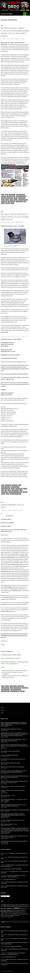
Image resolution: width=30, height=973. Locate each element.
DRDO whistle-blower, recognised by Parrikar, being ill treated (15, 809)
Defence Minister (11, 196)
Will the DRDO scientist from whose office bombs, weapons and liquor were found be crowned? (14, 782)
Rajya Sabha (4, 492)
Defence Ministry (5, 486)
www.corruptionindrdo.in (6, 916)
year (12, 203)
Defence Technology (21, 196)
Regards (23, 913)
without (16, 915)
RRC (25, 201)
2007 (3, 485)
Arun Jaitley (12, 194)
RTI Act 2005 (25, 687)
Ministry (15, 910)
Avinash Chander (20, 194)
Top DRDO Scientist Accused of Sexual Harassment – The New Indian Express (13, 876)
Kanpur (11, 910)
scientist (7, 915)
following (26, 908)
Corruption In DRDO (7, 14)
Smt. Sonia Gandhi (15, 691)
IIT (5, 490)
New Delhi (4, 201)
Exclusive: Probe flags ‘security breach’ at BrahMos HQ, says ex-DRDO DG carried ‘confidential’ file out (15, 776)
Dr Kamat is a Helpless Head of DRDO (9, 755)
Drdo (2, 25)
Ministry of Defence (21, 910)
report (26, 913)
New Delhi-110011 (11, 912)
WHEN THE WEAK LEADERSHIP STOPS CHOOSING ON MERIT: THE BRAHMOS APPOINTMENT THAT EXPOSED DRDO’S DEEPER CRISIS (14, 724)
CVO (28, 904)
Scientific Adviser (6, 689)
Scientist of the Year (16, 689)
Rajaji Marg (20, 913)
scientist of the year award (15, 492)
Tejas (3, 203)
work (3, 493)
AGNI (3, 686)
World (7, 203)
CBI (16, 904)
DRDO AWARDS (22, 198)
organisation (15, 490)
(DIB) (3, 194)
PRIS (21, 490)
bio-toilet (15, 485)
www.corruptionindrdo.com (11, 663)
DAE (20, 485)
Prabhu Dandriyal (4, 913)
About (2, 707)
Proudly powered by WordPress (7, 971)
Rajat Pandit (19, 201)
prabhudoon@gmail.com (11, 661)
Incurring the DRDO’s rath (10, 879)
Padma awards (5, 687)
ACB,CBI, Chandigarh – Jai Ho (7, 795)
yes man (22, 691)
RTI (2, 915)
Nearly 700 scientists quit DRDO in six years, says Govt (15, 217)
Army (15, 904)
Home (2, 712)
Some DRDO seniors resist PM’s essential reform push (13, 759)
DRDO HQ (22, 908)
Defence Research (15, 486)
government (4, 910)
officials (18, 912)
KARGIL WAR (20, 686)
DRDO (15, 198)
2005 (9, 904)
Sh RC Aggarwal (5, 691)
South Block (12, 915)
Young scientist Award (16, 493)
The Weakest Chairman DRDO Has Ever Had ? (11, 729)
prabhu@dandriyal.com (22, 661)
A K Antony (8, 485)
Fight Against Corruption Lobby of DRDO (10, 751)
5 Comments (20, 222)
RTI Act (4, 915)
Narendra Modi (13, 199)
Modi (7, 199)
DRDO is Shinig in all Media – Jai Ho (9, 824)
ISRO (9, 490)
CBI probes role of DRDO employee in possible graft (12, 766)
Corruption (20, 904)
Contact (3, 710)
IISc (2, 490)
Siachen (25, 492)
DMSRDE (9, 908)
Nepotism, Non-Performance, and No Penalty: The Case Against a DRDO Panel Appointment (13, 740)
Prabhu (13, 38)
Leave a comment (21, 38)
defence (3, 196)
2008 (6, 194)
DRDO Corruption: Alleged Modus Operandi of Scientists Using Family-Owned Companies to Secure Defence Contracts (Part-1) (15, 746)
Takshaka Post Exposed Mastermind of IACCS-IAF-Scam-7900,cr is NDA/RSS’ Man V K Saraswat (13, 805)
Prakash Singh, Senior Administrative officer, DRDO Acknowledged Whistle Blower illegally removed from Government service (13, 815)
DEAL (2, 906)
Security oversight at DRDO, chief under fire (11, 763)
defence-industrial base (7, 198)
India (3, 199)
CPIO (23, 904)
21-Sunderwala (4, 904)
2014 (11, 904)
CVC (26, 904)
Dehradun (26, 906)
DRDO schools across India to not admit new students (13, 786)
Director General (6, 488)
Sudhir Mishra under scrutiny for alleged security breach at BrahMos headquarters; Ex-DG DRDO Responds (14, 771)
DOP (13, 908)
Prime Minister (11, 201)
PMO (11, 687)
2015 (12, 904)
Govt (25, 488)
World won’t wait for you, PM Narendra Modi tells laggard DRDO (15, 32)
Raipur (15, 913)
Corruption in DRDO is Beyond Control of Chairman (13, 820)
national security (23, 199)
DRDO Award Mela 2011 (12, 506)
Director (3, 908)
